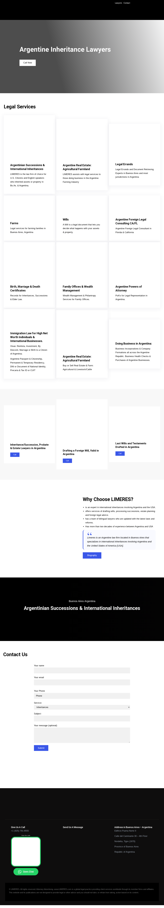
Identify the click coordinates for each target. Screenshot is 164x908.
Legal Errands (124, 164)
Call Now (27, 62)
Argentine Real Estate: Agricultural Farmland (77, 167)
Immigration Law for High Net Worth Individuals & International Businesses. (29, 337)
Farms (14, 223)
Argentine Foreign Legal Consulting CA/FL (130, 221)
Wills (66, 219)
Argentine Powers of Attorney (128, 288)
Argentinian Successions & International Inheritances (27, 167)
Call (14, 455)
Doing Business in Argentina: (133, 343)
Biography (92, 555)
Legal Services (20, 107)
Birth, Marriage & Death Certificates (25, 288)
